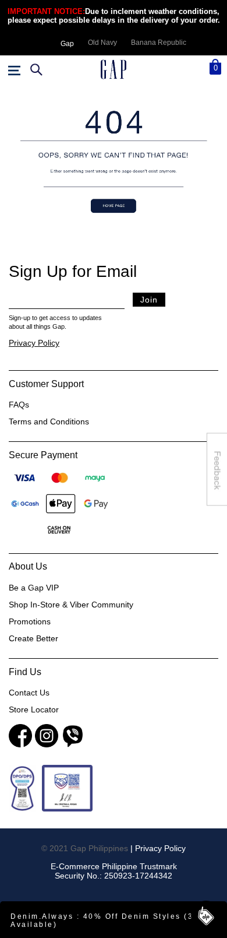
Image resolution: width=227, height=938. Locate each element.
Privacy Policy (34, 342)
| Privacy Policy (158, 848)
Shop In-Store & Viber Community (71, 604)
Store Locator (34, 709)
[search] (34, 69)
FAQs (19, 404)
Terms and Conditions (49, 421)
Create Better (33, 638)
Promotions (30, 621)
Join (149, 299)
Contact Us (29, 692)
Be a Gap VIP (34, 587)
